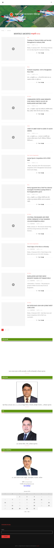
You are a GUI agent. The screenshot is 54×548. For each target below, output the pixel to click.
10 (34, 500)
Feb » (28, 512)
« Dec (25, 512)
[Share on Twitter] (39, 53)
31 (34, 509)
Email (3, 529)
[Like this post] (36, 53)
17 (34, 503)
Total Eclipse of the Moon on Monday (38, 247)
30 (27, 509)
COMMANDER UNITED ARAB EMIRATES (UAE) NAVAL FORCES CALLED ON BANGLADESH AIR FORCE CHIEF (39, 101)
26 (49, 506)
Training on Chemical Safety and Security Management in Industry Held (39, 41)
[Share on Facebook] (38, 53)
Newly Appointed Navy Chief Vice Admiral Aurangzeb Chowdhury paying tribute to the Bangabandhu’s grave (39, 190)
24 (34, 506)
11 (41, 500)
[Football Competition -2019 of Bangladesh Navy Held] (13, 78)
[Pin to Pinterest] (41, 53)
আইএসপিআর (32, 224)
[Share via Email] (43, 53)
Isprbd (38, 546)
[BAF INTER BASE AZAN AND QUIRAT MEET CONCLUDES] (13, 314)
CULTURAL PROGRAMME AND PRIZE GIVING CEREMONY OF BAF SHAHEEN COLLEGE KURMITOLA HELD (38, 219)
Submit (6, 536)
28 (12, 509)
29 (19, 509)
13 (5, 503)
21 (12, 506)
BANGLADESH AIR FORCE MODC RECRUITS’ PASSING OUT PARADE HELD (39, 277)
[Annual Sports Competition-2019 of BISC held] (13, 167)
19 (49, 503)
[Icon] (13, 48)
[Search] (51, 2)
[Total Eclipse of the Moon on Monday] (13, 255)
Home (2, 30)
